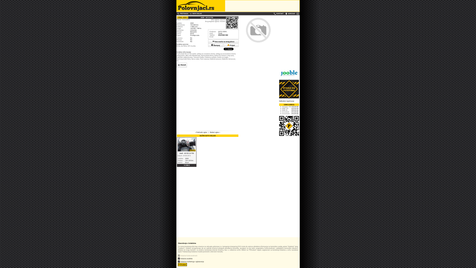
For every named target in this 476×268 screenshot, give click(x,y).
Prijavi (232, 45)
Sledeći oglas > (214, 132)
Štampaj (216, 45)
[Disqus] (208, 99)
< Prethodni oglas (201, 132)
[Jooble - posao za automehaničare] (289, 77)
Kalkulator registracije (286, 101)
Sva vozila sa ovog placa (224, 42)
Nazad (182, 65)
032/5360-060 (223, 35)
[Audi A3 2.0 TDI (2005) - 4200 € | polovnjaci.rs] (258, 44)
